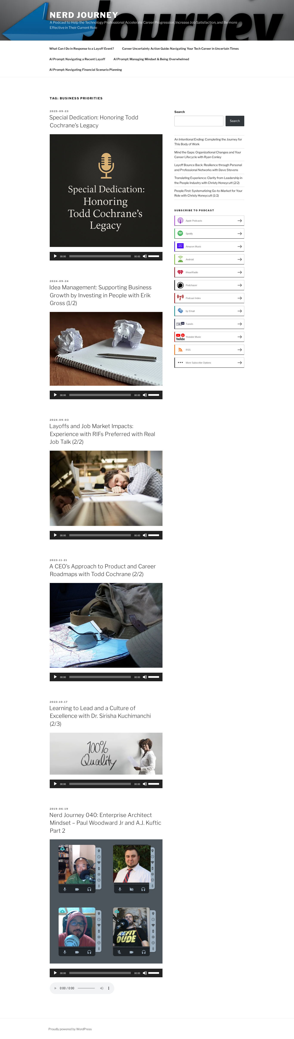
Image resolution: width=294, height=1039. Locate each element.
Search (179, 112)
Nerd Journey (84, 15)
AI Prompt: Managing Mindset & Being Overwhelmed (151, 59)
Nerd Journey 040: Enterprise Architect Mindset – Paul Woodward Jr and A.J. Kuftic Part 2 (105, 823)
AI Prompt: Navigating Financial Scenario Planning (85, 69)
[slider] (154, 256)
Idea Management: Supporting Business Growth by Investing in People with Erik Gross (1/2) (100, 295)
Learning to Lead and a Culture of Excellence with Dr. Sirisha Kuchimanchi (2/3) (100, 716)
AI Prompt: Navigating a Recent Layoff (77, 59)
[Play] (55, 256)
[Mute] (145, 256)
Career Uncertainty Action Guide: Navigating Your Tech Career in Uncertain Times (180, 48)
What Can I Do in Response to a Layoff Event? (81, 48)
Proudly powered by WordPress (70, 1029)
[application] (106, 256)
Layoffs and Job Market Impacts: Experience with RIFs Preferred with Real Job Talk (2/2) (102, 434)
